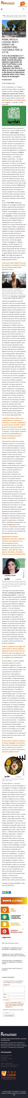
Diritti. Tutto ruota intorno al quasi (10, 943)
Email (5, 997)
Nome (5, 994)
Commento (7, 985)
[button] (24, 9)
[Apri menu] (1, 9)
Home (4, 15)
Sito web (6, 1000)
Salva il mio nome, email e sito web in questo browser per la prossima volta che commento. (14, 1005)
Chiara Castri (8, 79)
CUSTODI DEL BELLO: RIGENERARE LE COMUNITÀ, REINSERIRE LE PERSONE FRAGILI (12, 962)
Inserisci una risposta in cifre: (13, 1009)
